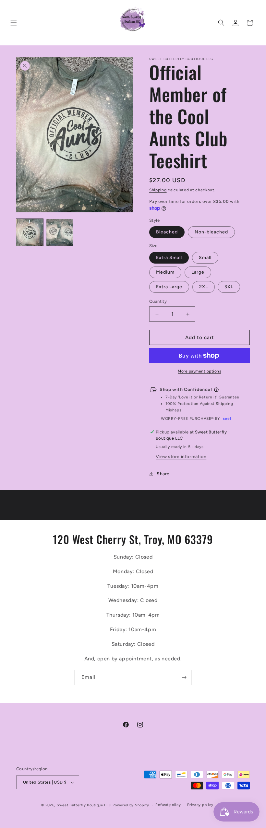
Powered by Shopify (131, 805)
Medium (165, 272)
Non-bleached (211, 232)
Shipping (158, 190)
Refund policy (168, 805)
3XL (228, 287)
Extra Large (169, 287)
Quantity (158, 301)
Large (197, 272)
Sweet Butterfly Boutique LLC (84, 805)
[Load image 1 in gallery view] (29, 232)
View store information (181, 456)
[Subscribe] (184, 677)
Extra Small (169, 257)
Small (205, 257)
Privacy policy (200, 805)
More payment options (199, 371)
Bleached (167, 232)
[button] (13, 23)
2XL (203, 287)
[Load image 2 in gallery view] (59, 232)
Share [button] (163, 474)
